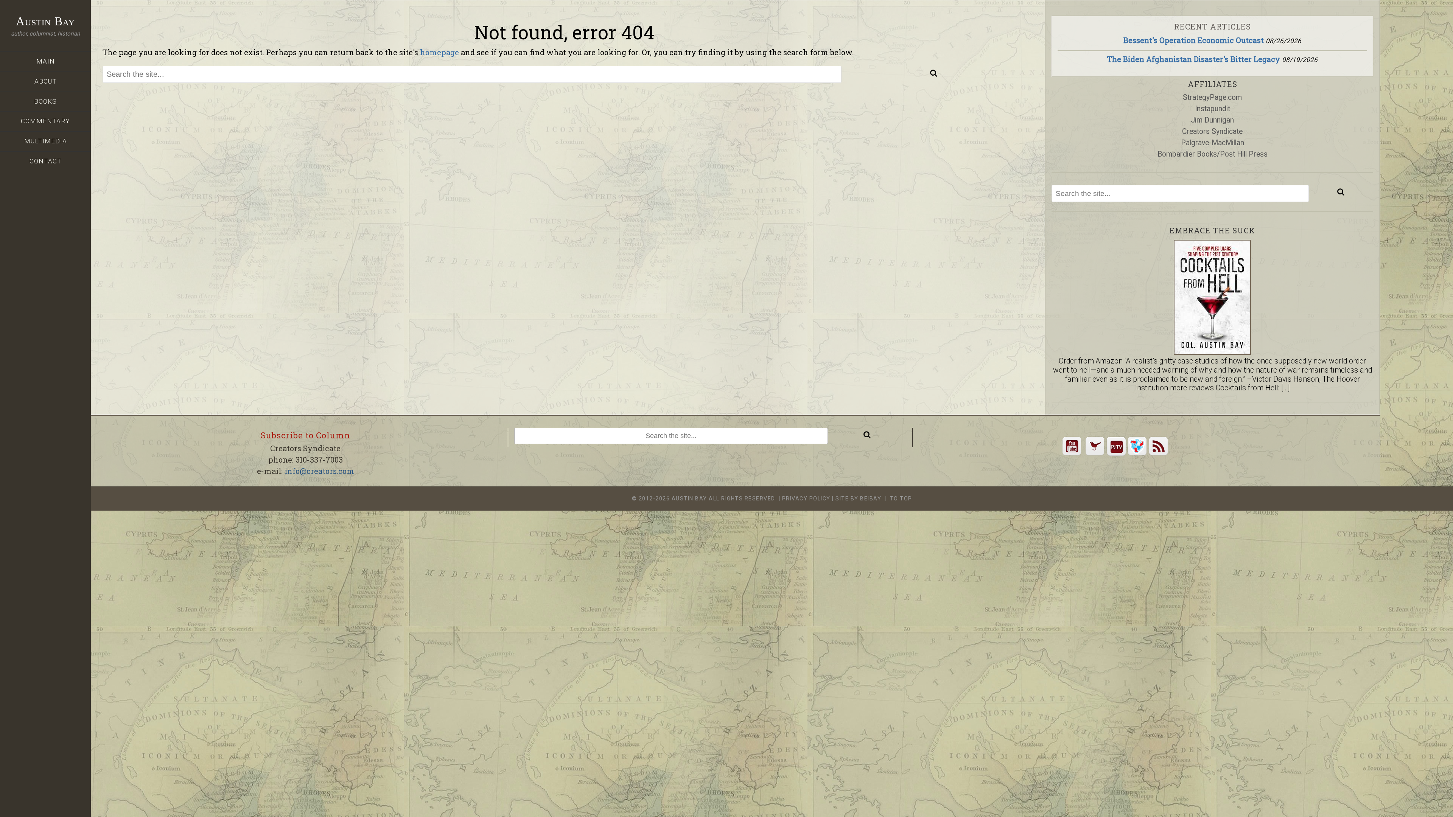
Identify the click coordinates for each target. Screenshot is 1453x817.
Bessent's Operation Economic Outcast (1193, 40)
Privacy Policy (806, 498)
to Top (901, 498)
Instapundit (1212, 108)
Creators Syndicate (1212, 131)
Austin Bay (45, 21)
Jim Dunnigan (1212, 120)
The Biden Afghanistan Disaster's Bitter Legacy (1193, 59)
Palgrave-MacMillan (1212, 142)
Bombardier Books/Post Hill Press (1212, 154)
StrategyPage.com (1212, 97)
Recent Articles (1212, 27)
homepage (439, 52)
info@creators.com (319, 471)
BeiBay (870, 498)
